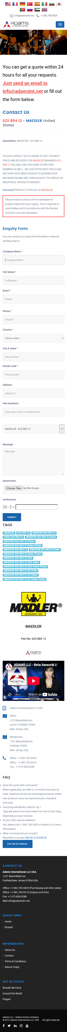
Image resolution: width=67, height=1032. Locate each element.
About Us (10, 950)
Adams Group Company (27, 1017)
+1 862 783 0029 (49, 15)
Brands (9, 927)
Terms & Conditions (15, 961)
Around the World (12, 993)
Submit (11, 517)
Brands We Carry (12, 987)
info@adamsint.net (24, 15)
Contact (9, 955)
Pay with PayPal (17, 843)
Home (8, 921)
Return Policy (12, 967)
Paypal (6, 999)
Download (8, 190)
